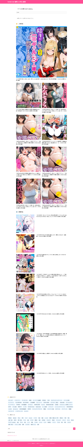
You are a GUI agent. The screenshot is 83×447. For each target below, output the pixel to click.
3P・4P (32, 420)
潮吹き (53, 420)
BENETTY (20, 406)
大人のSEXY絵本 (19, 402)
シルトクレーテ (11, 411)
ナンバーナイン (11, 402)
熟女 (18, 422)
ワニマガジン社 (24, 400)
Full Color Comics (31, 406)
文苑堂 (30, 400)
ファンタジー (58, 420)
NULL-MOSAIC (26, 402)
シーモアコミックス (19, 411)
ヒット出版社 (44, 406)
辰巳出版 (44, 400)
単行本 (15, 420)
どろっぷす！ (10, 400)
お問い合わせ (52, 443)
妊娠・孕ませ (10, 424)
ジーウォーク (51, 406)
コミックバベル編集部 (37, 400)
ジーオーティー (17, 400)
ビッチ (45, 422)
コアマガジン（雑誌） (54, 402)
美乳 (65, 422)
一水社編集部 (32, 402)
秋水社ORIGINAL (70, 406)
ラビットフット (39, 402)
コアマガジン (30, 404)
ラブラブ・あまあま (12, 422)
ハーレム (40, 422)
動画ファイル (33, 424)
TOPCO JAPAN (46, 402)
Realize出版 (62, 402)
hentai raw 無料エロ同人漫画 (17, 1)
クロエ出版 (14, 406)
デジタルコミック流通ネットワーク (66, 404)
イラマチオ (27, 424)
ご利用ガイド (38, 443)
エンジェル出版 (66, 400)
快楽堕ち (49, 422)
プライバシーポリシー (45, 443)
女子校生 (43, 420)
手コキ (21, 422)
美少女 (72, 420)
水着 (38, 424)
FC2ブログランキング (12, 435)
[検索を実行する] (74, 428)
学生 (62, 422)
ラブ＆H (35, 422)
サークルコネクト (69, 402)
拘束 (39, 420)
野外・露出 (20, 420)
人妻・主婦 (10, 420)
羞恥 (32, 422)
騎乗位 (36, 420)
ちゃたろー (26, 411)
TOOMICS (18, 404)
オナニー (64, 420)
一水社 (48, 400)
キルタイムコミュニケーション (56, 400)
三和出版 (56, 404)
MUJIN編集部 (24, 404)
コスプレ (69, 422)
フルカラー (49, 420)
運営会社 (33, 443)
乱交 (25, 422)
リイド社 (24, 406)
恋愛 (23, 424)
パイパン (54, 422)
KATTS (9, 406)
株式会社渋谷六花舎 (49, 404)
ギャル (68, 420)
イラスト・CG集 (18, 424)
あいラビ (43, 404)
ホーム (30, 443)
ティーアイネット (11, 404)
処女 (28, 420)
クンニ (28, 422)
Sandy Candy (38, 406)
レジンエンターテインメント (60, 406)
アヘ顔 (58, 422)
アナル (24, 420)
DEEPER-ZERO (37, 404)
